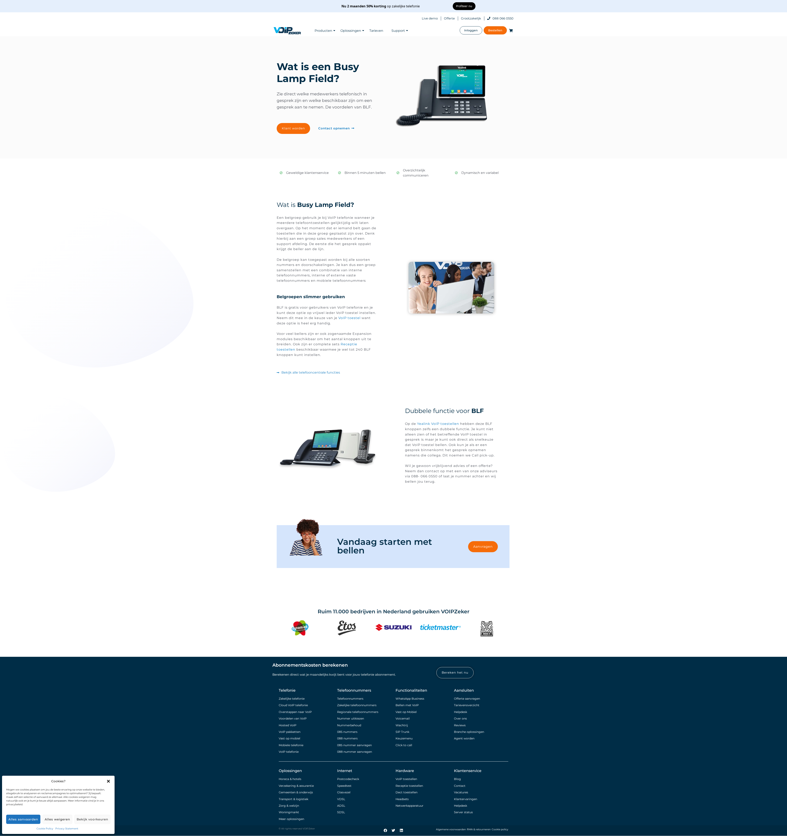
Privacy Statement (66, 828)
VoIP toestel (349, 318)
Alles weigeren (57, 819)
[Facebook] (385, 830)
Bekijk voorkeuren (92, 819)
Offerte (449, 18)
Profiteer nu (464, 6)
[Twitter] (393, 830)
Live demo (430, 18)
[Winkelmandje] (510, 30)
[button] (108, 781)
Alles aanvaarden (23, 819)
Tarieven (376, 31)
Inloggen (471, 30)
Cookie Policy (44, 828)
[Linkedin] (401, 830)
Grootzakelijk (471, 18)
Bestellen (495, 30)
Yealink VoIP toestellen (438, 424)
